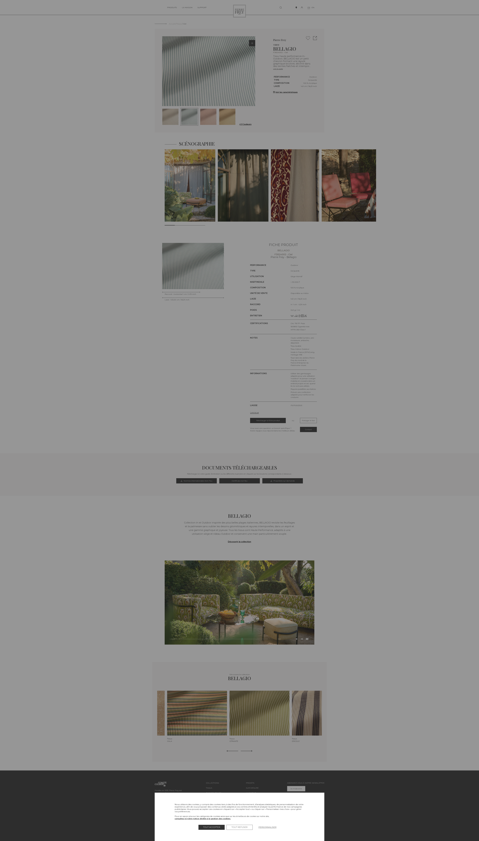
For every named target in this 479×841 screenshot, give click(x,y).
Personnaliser (267, 827)
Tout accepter (211, 827)
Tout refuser (239, 827)
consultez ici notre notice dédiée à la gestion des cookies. (203, 818)
